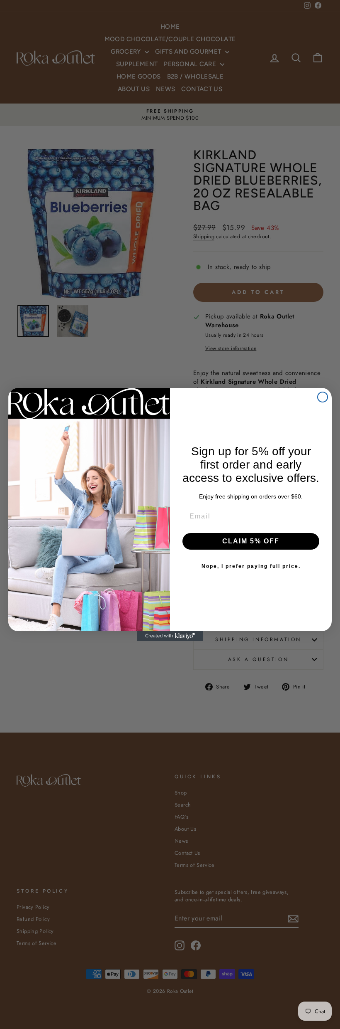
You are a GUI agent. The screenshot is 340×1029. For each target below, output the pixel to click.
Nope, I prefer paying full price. (251, 566)
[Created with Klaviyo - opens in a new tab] (170, 636)
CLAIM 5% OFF (250, 541)
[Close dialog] (323, 397)
